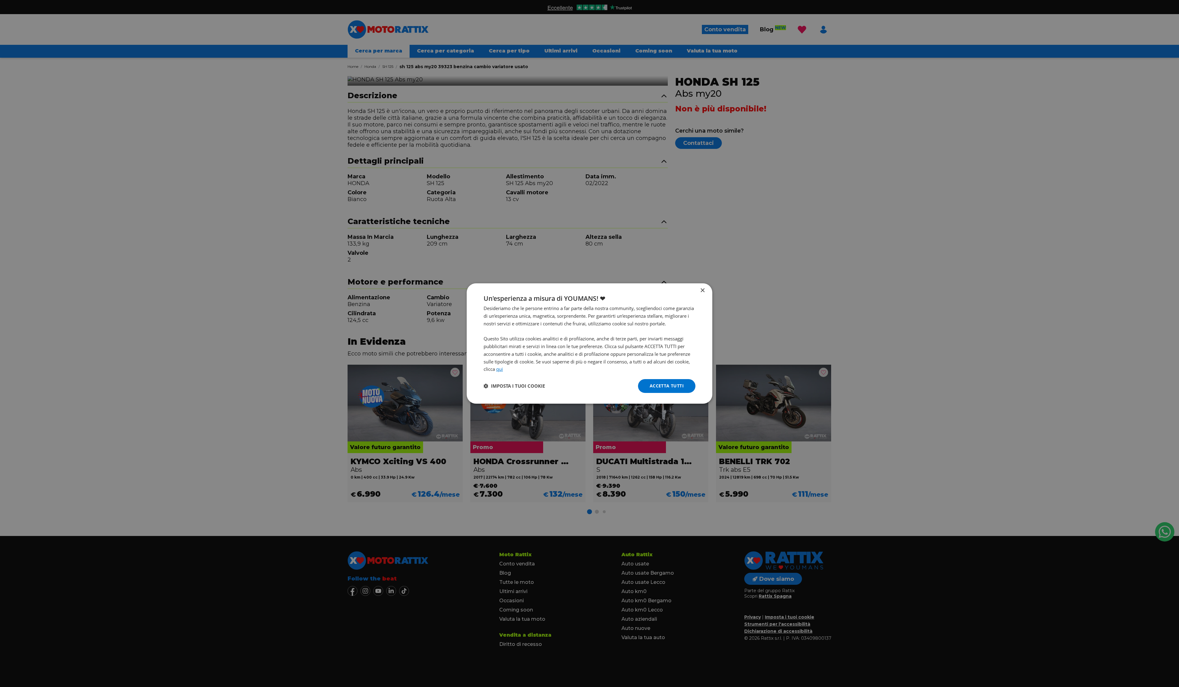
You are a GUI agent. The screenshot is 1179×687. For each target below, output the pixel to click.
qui (499, 369)
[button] (514, 386)
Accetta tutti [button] (667, 386)
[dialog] (589, 343)
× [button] (702, 290)
